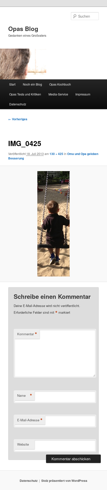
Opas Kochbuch (60, 84)
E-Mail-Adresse (30, 420)
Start (12, 84)
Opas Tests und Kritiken (25, 94)
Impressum (82, 94)
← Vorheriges (17, 119)
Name (24, 395)
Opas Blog (23, 28)
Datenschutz (17, 104)
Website (23, 444)
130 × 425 (56, 154)
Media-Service (58, 94)
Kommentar (27, 334)
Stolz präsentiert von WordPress (64, 480)
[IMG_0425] (53, 223)
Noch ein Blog (32, 84)
